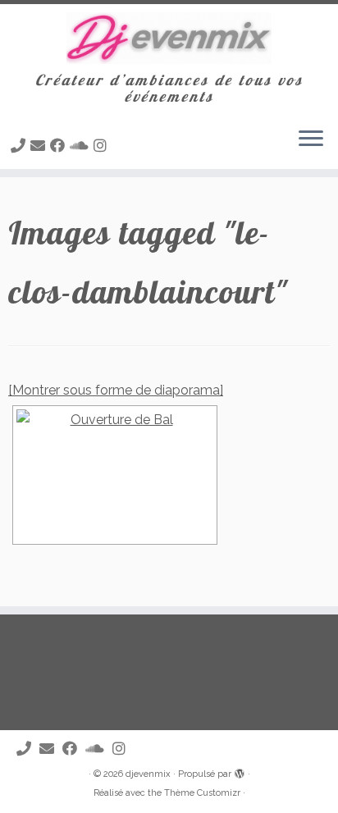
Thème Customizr (202, 793)
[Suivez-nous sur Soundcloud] (82, 145)
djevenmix (148, 774)
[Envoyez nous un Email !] (40, 145)
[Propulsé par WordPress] (239, 771)
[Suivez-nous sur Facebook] (60, 145)
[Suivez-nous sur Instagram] (103, 145)
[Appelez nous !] (20, 145)
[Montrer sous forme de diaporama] (115, 390)
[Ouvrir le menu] (311, 139)
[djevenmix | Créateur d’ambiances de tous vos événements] (169, 38)
